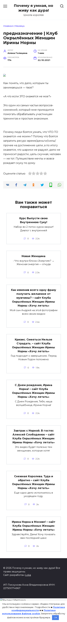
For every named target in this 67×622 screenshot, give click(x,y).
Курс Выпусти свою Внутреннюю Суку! (33, 220)
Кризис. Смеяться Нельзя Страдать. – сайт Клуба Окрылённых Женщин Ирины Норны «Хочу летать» (33, 345)
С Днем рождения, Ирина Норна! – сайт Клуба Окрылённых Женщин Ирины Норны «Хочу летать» (33, 391)
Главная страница (14, 26)
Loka (28, 575)
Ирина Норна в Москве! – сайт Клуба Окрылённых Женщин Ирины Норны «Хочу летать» (33, 525)
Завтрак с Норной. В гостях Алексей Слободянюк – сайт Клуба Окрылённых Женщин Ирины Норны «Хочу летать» (34, 436)
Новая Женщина (33, 256)
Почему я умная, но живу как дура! (33, 8)
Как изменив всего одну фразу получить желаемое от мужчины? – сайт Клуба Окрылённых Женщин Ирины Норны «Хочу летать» (33, 297)
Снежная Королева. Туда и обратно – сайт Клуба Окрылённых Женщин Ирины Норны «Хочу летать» (33, 482)
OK (55, 617)
